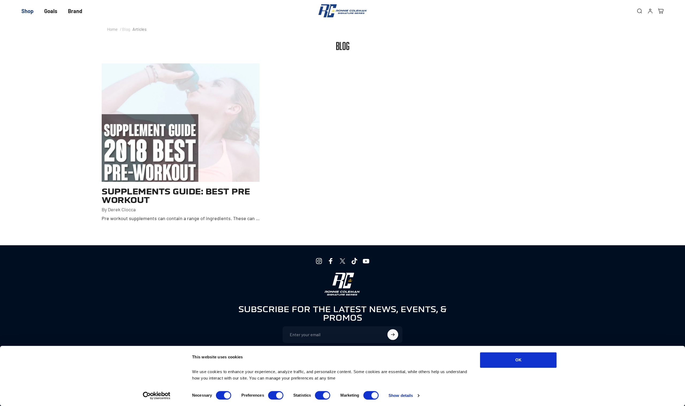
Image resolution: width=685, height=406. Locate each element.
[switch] (275, 395)
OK (518, 360)
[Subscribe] (392, 334)
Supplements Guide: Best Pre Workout (176, 195)
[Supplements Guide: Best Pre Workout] (181, 122)
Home (112, 29)
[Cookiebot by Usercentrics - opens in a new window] (156, 396)
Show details (401, 395)
